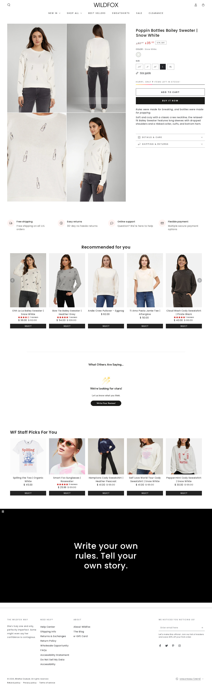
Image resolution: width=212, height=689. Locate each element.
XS (139, 66)
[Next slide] (199, 280)
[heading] (22, 619)
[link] (28, 287)
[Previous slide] (12, 280)
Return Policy (48, 640)
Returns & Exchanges (53, 636)
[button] (9, 5)
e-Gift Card (81, 636)
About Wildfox (82, 626)
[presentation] (22, 628)
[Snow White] (138, 54)
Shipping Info (48, 631)
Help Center (47, 626)
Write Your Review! (106, 403)
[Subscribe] (203, 627)
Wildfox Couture (22, 679)
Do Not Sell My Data (52, 659)
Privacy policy (29, 683)
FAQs (43, 650)
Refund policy (13, 683)
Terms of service (47, 683)
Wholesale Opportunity (54, 645)
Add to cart (170, 92)
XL (170, 66)
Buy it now (170, 100)
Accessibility (48, 664)
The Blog (79, 631)
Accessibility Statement (54, 655)
